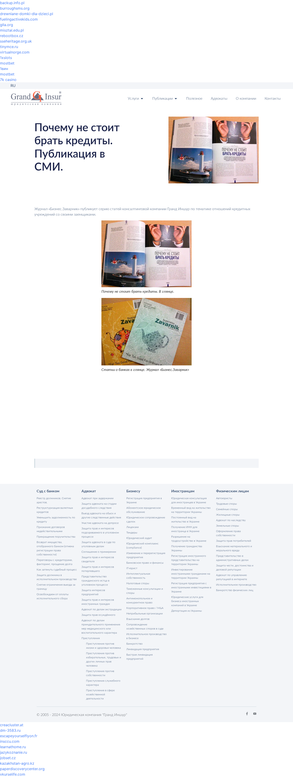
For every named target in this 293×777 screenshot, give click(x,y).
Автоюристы (224, 498)
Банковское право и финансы (144, 562)
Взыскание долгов (137, 619)
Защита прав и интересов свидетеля (97, 559)
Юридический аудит (139, 538)
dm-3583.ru (10, 730)
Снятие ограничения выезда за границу (56, 586)
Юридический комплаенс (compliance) (142, 545)
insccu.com (9, 741)
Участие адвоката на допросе (100, 523)
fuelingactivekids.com (19, 19)
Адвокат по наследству (231, 520)
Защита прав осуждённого (98, 615)
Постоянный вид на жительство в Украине (185, 519)
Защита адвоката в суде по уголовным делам (98, 544)
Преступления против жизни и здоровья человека (103, 645)
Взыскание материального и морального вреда (234, 548)
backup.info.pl (12, 2)
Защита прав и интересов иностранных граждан (97, 601)
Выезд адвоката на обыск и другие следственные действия (101, 515)
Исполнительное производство (236, 584)
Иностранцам (182, 491)
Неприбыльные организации (144, 613)
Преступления (90, 638)
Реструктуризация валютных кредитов (55, 509)
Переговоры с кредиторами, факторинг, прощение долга (55, 562)
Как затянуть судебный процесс (57, 569)
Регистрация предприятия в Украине (144, 500)
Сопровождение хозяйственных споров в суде (144, 626)
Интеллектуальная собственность (138, 575)
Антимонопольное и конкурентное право (139, 600)
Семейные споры (227, 509)
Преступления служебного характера (103, 682)
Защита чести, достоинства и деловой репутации (234, 567)
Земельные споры (227, 525)
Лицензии (132, 527)
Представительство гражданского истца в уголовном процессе (95, 580)
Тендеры (131, 532)
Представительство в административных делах (232, 558)
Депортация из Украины (186, 610)
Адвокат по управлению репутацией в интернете (231, 577)
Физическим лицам (232, 491)
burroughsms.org (15, 8)
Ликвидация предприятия (142, 649)
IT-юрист (131, 568)
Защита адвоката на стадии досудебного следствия (99, 505)
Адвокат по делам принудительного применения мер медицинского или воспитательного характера (100, 626)
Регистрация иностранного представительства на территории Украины (188, 560)
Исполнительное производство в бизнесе (146, 636)
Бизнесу (133, 491)
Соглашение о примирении (98, 551)
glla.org (6, 24)
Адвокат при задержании (97, 498)
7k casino (8, 79)
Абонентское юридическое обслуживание (143, 509)
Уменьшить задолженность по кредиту (56, 519)
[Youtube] (254, 713)
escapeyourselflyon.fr (18, 736)
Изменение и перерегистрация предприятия (145, 555)
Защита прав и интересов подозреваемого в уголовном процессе (100, 532)
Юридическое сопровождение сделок (145, 519)
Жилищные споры (227, 514)
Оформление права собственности (228, 533)
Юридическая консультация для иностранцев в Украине (189, 500)
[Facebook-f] (247, 713)
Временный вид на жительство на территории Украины (191, 509)
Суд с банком (48, 491)
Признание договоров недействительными (51, 529)
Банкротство (134, 643)
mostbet (7, 63)
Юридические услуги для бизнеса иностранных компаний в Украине (187, 601)
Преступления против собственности (100, 673)
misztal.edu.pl (12, 30)
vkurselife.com (12, 774)
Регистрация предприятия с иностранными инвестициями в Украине (191, 587)
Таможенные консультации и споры (144, 590)
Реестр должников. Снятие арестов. (54, 500)
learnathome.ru (13, 747)
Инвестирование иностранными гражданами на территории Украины (190, 573)
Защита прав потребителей (233, 540)
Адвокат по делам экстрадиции (101, 609)
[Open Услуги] (142, 98)
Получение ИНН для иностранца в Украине (185, 529)
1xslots (6, 57)
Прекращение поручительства (56, 536)
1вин (4, 68)
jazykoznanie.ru (13, 752)
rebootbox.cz (11, 35)
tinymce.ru (9, 46)
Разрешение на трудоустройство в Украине (188, 538)
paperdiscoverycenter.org (22, 768)
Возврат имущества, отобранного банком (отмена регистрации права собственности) (55, 548)
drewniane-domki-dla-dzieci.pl (26, 13)
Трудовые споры (226, 503)
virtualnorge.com (15, 52)
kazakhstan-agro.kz (17, 763)
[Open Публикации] (176, 98)
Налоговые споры (137, 583)
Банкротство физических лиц (234, 590)
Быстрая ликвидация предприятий (139, 656)
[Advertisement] (146, 413)
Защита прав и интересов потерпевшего (97, 568)
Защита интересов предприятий (93, 592)
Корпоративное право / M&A (144, 608)
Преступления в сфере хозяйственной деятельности (100, 694)
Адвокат (88, 491)
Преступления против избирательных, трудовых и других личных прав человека (103, 659)
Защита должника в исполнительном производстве (57, 577)
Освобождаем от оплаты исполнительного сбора (52, 596)
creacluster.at (11, 725)
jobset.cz (8, 758)
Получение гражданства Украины (186, 548)
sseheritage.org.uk (16, 41)
